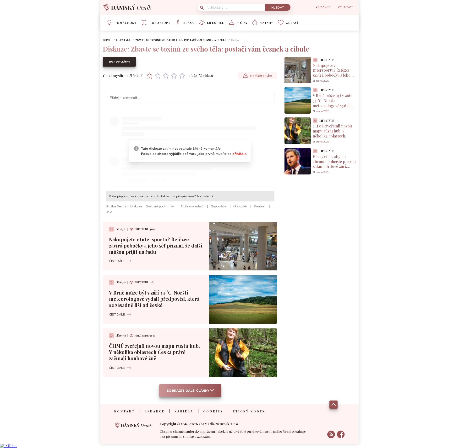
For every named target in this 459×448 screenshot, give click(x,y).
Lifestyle (215, 22)
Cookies (213, 411)
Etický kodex (249, 411)
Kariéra (184, 411)
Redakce (155, 411)
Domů (107, 40)
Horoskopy (159, 22)
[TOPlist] (8, 445)
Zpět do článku (119, 61)
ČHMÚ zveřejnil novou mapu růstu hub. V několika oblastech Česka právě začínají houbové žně (154, 352)
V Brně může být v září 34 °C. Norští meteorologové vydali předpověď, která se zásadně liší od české (154, 298)
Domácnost (126, 22)
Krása (188, 22)
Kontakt (124, 411)
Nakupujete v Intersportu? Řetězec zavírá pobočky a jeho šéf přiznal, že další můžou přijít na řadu (155, 245)
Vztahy (266, 22)
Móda (242, 22)
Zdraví (292, 22)
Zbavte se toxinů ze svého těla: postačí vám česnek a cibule (180, 40)
